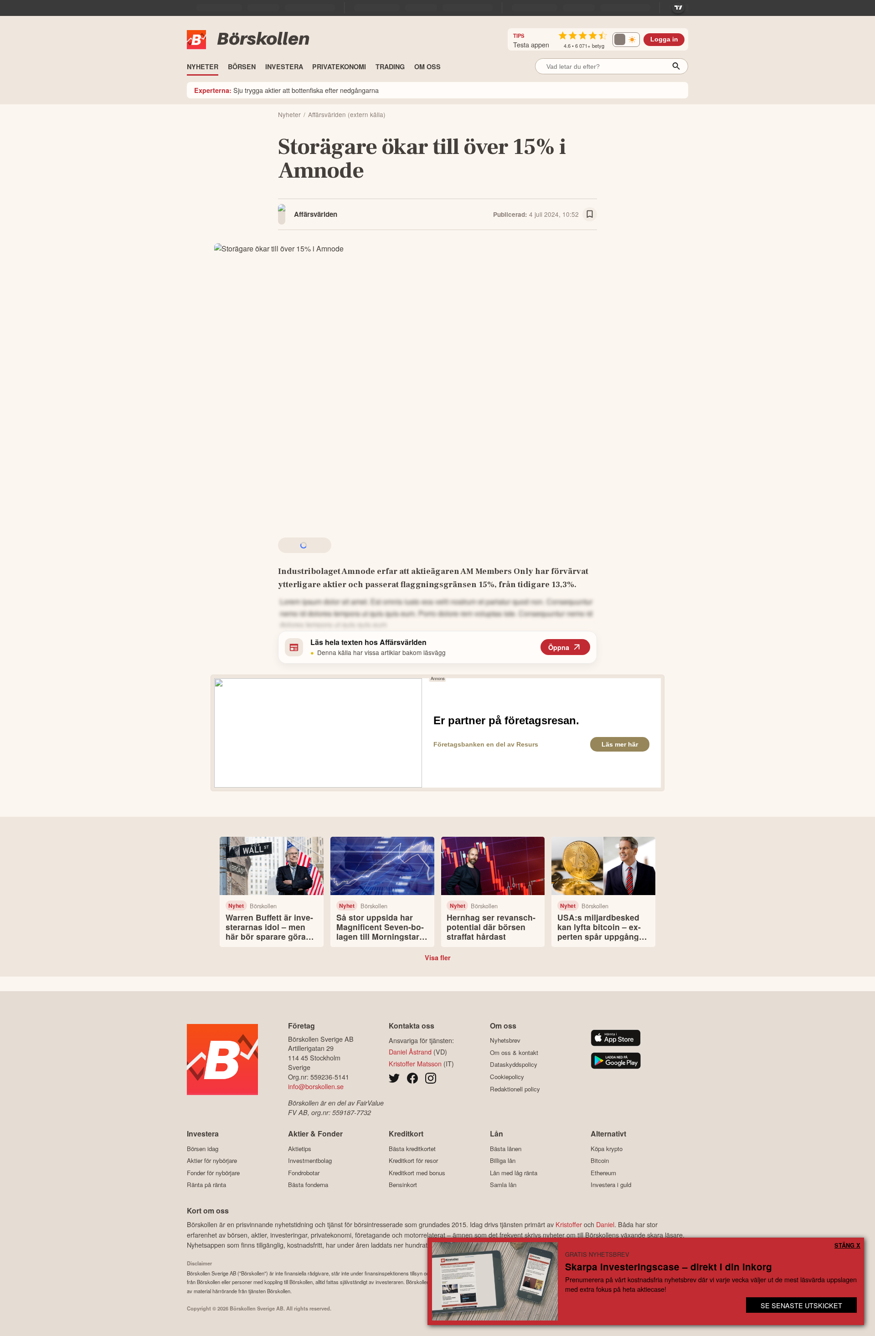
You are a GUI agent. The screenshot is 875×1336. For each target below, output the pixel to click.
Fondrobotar (303, 1172)
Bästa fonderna (308, 1185)
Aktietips (299, 1148)
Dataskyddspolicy (513, 1064)
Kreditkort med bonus (417, 1172)
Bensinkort (403, 1185)
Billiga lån (502, 1161)
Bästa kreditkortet (412, 1148)
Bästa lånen (505, 1148)
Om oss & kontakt (514, 1052)
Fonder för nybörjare (213, 1172)
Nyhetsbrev (505, 1040)
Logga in (664, 39)
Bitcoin (600, 1161)
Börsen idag (202, 1148)
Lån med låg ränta (513, 1172)
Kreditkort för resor (413, 1161)
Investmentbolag (310, 1161)
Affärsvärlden (315, 214)
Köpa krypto (607, 1148)
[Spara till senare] (589, 214)
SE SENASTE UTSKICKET (801, 1305)
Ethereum (603, 1172)
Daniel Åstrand (410, 1051)
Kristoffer (569, 1224)
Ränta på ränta (206, 1185)
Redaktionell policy (515, 1089)
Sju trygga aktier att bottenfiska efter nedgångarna (286, 90)
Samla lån (503, 1185)
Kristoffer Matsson (415, 1063)
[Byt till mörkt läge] (626, 39)
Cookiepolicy (507, 1076)
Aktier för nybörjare (212, 1161)
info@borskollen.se (316, 1086)
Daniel (605, 1224)
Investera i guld (611, 1185)
